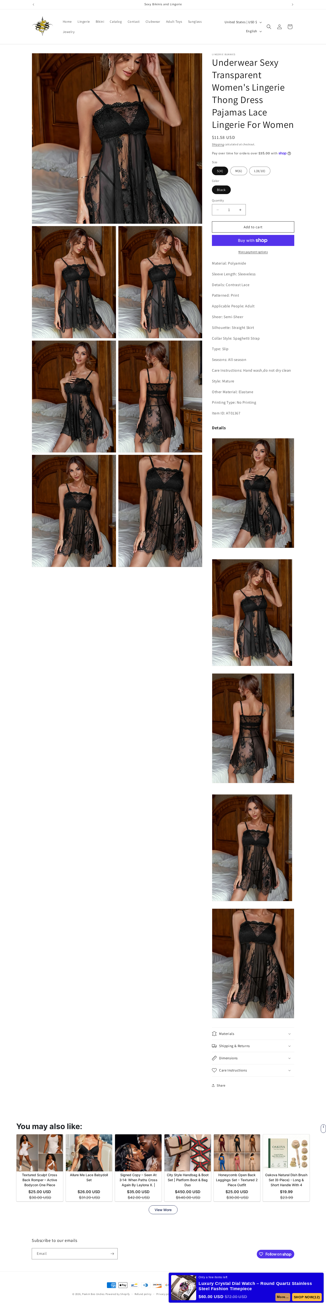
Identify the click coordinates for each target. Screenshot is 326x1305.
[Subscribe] (112, 1253)
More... (283, 1297)
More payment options (253, 252)
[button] (269, 27)
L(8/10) (259, 171)
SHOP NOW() (307, 1297)
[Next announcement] (292, 4)
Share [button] (221, 1085)
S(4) (220, 171)
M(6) (238, 171)
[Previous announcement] (33, 4)
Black (221, 190)
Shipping (218, 144)
